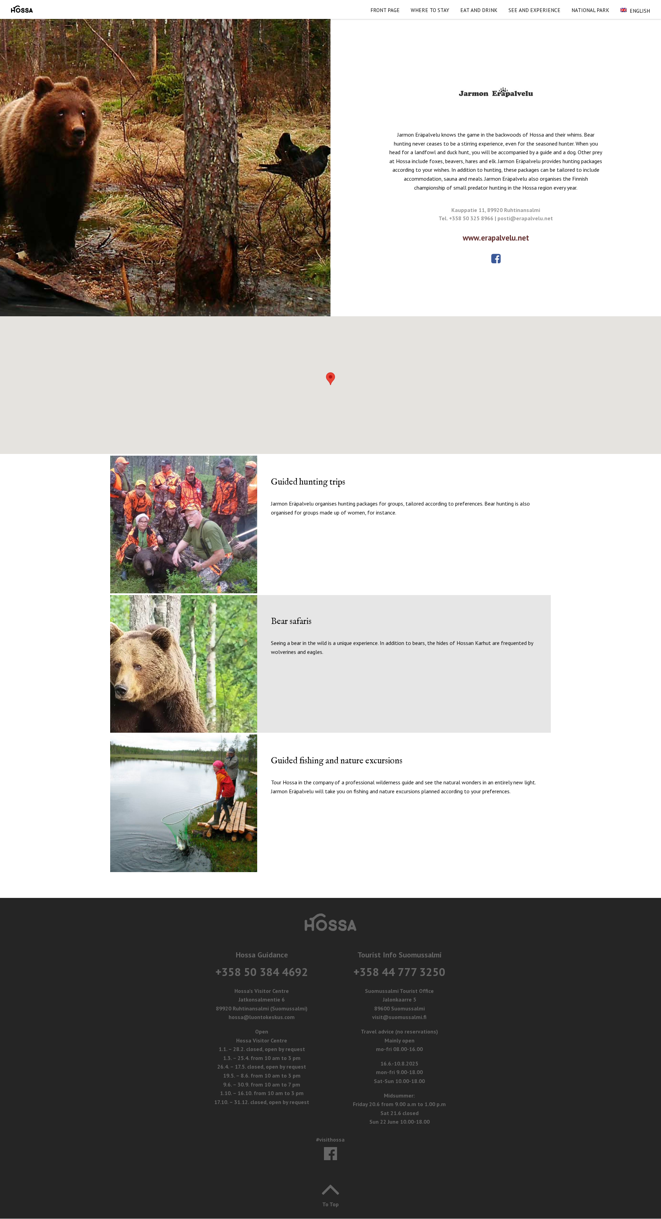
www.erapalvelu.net (496, 238)
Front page (385, 10)
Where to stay (430, 10)
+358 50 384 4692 (262, 971)
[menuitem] (385, 9)
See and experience (534, 10)
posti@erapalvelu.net (525, 218)
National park (590, 10)
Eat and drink (478, 10)
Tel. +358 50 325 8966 (466, 218)
